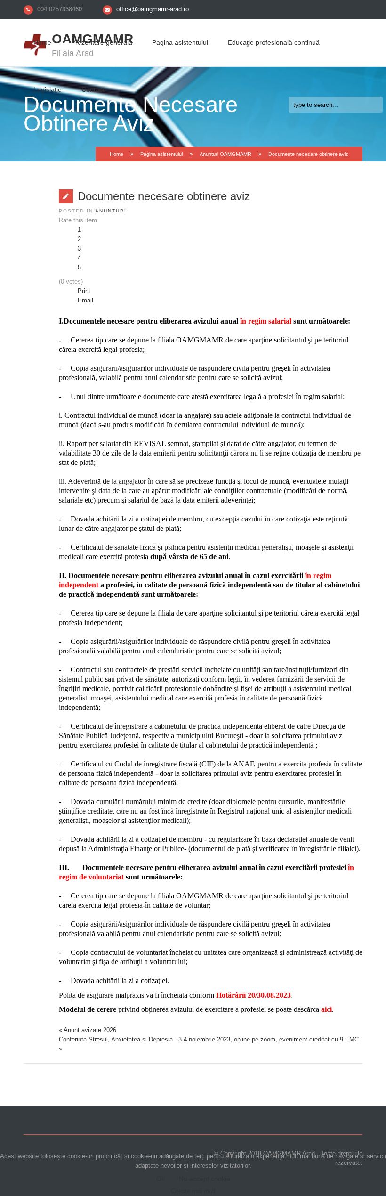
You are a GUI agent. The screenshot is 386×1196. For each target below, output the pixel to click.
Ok (160, 1178)
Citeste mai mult (193, 1191)
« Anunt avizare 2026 (87, 1029)
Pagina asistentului (180, 42)
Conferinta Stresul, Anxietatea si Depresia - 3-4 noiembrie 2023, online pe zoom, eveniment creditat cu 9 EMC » (209, 1044)
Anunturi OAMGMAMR (225, 154)
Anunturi (111, 210)
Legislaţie (47, 89)
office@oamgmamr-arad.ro (152, 9)
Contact (93, 89)
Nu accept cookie (204, 1178)
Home (42, 42)
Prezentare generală (101, 42)
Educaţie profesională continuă (274, 42)
